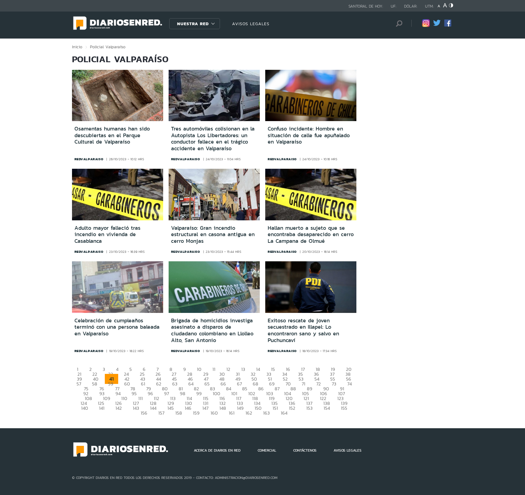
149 (240, 408)
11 (213, 369)
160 (214, 413)
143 (136, 408)
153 (309, 408)
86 (261, 388)
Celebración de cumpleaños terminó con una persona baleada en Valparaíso (117, 327)
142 (118, 408)
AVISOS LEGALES (250, 24)
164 (284, 413)
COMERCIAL (267, 450)
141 (102, 408)
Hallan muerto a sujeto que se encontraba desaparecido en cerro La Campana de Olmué (311, 234)
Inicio (77, 47)
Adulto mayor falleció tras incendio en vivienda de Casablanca (107, 234)
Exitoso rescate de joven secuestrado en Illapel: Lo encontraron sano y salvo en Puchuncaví (303, 330)
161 (232, 413)
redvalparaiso (89, 159)
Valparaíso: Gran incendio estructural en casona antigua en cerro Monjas (213, 234)
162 (248, 413)
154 (327, 408)
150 (258, 408)
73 (334, 384)
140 (84, 408)
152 (292, 408)
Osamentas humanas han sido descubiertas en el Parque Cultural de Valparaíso (112, 135)
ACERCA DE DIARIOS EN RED (217, 450)
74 (349, 384)
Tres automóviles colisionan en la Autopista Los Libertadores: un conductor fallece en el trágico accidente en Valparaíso (213, 138)
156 (144, 413)
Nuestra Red (193, 23)
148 (222, 408)
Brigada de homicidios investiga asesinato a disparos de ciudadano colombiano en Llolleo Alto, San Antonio (212, 330)
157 (161, 413)
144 (153, 408)
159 (196, 413)
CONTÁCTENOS (305, 450)
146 (188, 408)
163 (266, 413)
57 (79, 384)
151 (275, 408)
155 (344, 408)
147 (205, 408)
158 (178, 413)
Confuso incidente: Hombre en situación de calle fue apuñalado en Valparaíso (309, 135)
